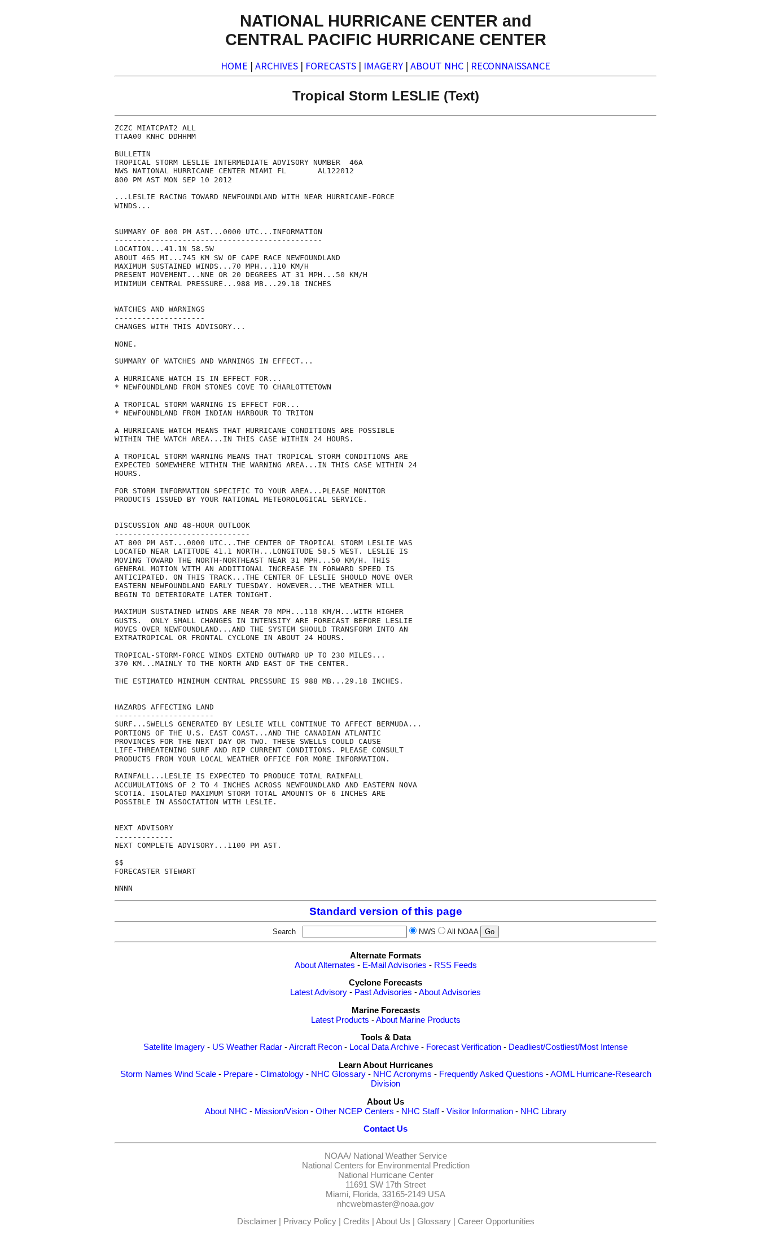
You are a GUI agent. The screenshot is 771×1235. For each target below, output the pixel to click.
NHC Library (543, 1111)
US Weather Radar (247, 1047)
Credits (356, 1221)
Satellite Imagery (174, 1047)
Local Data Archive (384, 1047)
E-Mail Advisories (394, 965)
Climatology (282, 1074)
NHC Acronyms (402, 1074)
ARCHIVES (276, 65)
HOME (234, 65)
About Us (393, 1221)
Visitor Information (479, 1111)
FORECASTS (330, 65)
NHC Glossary (338, 1074)
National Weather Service (400, 1155)
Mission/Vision (281, 1111)
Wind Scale (195, 1074)
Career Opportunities (496, 1221)
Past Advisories (383, 992)
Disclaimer (257, 1221)
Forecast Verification (463, 1047)
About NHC (226, 1111)
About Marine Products (418, 1019)
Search (286, 931)
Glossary (434, 1221)
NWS (427, 931)
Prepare (238, 1074)
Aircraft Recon (315, 1047)
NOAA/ (338, 1155)
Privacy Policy (309, 1221)
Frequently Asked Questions (491, 1074)
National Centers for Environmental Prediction (386, 1165)
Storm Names (146, 1074)
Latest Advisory (318, 992)
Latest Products (340, 1019)
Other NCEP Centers (355, 1111)
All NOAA (462, 931)
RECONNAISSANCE (510, 65)
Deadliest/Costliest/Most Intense (568, 1047)
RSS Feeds (455, 965)
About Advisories (450, 992)
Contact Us (385, 1128)
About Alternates (325, 965)
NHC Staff (420, 1111)
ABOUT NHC (436, 65)
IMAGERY (383, 65)
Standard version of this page (385, 911)
